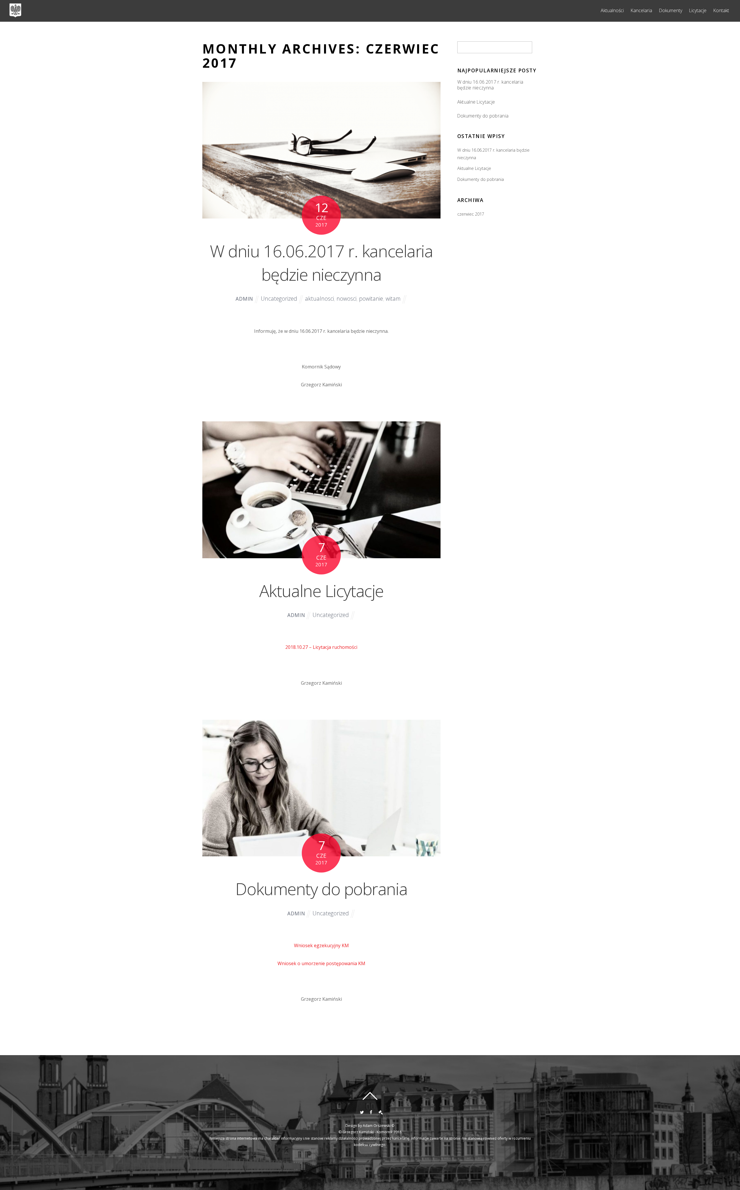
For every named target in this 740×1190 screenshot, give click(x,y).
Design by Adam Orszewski (368, 1125)
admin (244, 298)
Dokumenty (670, 10)
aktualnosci (319, 298)
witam (393, 298)
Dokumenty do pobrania (321, 888)
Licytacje (697, 10)
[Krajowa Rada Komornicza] (380, 1111)
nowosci (346, 298)
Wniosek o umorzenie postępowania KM (321, 963)
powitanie (371, 298)
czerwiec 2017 (470, 214)
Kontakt (721, 10)
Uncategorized (279, 298)
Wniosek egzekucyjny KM (321, 945)
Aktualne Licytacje (321, 590)
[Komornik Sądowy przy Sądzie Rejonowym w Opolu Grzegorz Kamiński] (15, 15)
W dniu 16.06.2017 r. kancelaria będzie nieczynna (321, 262)
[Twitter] (361, 1111)
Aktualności (612, 10)
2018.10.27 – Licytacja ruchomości (321, 647)
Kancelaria (641, 10)
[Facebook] (370, 1111)
